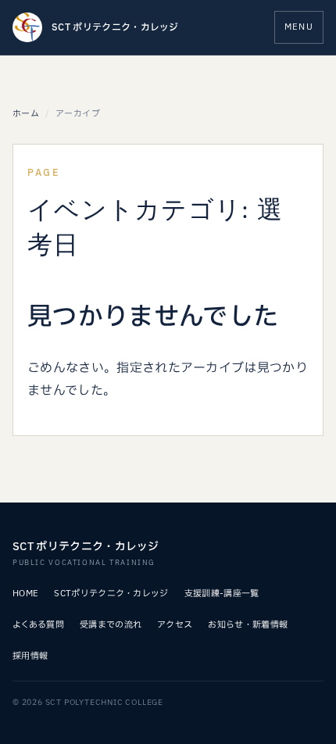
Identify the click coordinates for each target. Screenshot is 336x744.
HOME (25, 593)
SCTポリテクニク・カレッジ (111, 593)
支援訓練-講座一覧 (221, 593)
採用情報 (30, 656)
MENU (298, 27)
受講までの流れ (110, 624)
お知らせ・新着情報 (248, 624)
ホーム (26, 113)
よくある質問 (38, 624)
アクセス (174, 624)
